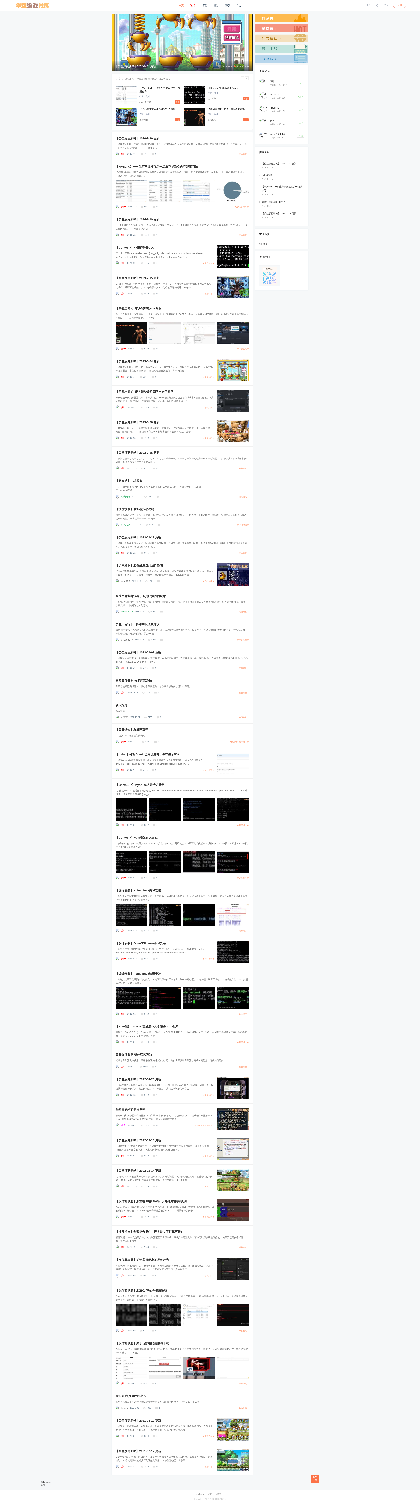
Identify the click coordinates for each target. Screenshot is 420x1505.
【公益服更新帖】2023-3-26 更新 (137, 422)
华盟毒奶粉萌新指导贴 (130, 1109)
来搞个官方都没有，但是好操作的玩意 (141, 596)
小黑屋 (218, 1494)
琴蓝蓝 (124, 717)
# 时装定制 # (243, 612)
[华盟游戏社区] (32, 10)
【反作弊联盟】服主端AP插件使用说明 (141, 1290)
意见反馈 (315, 1478)
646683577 (127, 639)
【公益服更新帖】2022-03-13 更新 (138, 1140)
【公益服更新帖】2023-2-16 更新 (137, 452)
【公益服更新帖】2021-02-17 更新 (138, 1451)
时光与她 (125, 496)
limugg (124, 1408)
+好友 (300, 83)
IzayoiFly (274, 107)
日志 (238, 5)
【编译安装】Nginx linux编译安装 (138, 890)
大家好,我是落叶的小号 (131, 1396)
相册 (215, 5)
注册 (399, 5)
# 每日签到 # (243, 717)
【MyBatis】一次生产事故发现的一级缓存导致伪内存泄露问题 (157, 166)
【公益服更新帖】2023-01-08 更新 (138, 652)
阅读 (177, 102)
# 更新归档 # (243, 154)
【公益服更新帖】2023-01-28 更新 (138, 537)
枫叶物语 (263, 244)
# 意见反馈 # (243, 640)
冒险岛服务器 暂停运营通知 (134, 1054)
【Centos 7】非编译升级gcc (223, 88)
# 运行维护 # (208, 263)
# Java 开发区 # (242, 207)
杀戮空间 (212, 120)
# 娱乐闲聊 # (243, 1408)
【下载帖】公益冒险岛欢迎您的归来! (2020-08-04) (146, 78)
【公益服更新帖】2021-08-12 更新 (138, 1420)
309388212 (127, 611)
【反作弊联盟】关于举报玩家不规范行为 (142, 1260)
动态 (227, 5)
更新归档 (143, 120)
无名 (272, 121)
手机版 (209, 1494)
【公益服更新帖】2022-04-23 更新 (138, 1079)
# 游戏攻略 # (243, 497)
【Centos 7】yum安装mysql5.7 (137, 837)
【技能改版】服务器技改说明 (135, 509)
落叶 (148, 96)
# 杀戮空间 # (243, 349)
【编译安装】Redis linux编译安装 (138, 973)
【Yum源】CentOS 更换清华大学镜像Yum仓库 (147, 1026)
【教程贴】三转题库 (129, 481)
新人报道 (121, 705)
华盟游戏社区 (221, 1499)
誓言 (123, 1125)
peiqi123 (125, 581)
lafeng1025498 (277, 134)
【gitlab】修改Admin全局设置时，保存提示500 (147, 754)
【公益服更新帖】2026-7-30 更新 (137, 138)
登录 (386, 5)
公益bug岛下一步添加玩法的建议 (137, 624)
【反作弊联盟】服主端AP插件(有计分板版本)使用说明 (151, 1201)
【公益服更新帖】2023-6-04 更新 (137, 361)
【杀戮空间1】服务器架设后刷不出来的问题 (144, 391)
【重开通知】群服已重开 (132, 729)
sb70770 (274, 94)
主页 (181, 5)
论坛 (192, 5)
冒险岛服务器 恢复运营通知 (134, 680)
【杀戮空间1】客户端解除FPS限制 (227, 109)
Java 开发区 (145, 102)
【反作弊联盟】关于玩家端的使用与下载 (142, 1343)
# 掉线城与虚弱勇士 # (239, 742)
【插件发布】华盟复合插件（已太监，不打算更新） (150, 1231)
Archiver (200, 1494)
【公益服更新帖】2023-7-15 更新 (157, 109)
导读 (204, 5)
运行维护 (212, 98)
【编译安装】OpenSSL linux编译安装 (141, 943)
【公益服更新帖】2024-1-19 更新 (137, 219)
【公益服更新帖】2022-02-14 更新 (138, 1170)
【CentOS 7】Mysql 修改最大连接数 (140, 785)
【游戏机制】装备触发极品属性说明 (139, 565)
